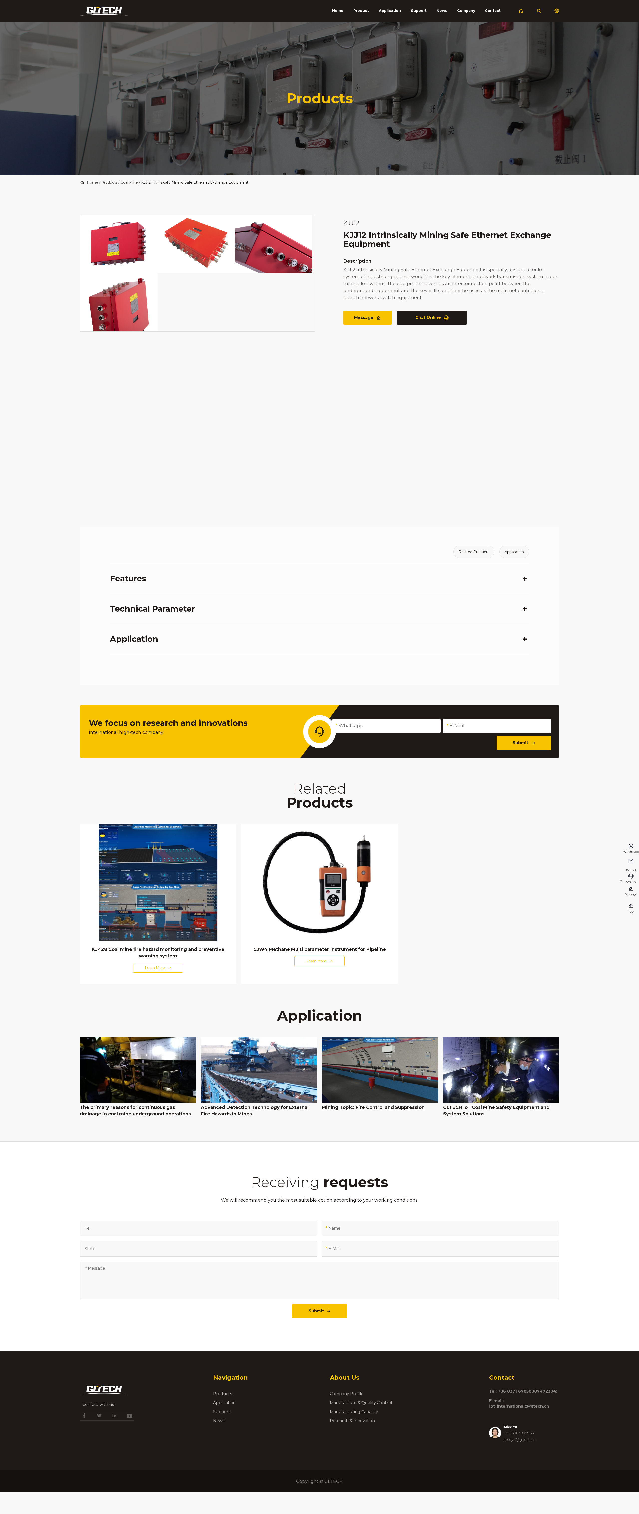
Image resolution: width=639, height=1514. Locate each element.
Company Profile (347, 1393)
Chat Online (432, 317)
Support (419, 10)
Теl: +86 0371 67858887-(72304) (523, 1391)
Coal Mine (129, 182)
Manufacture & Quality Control (361, 1402)
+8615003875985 (519, 1433)
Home (337, 10)
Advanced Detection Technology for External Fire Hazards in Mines (255, 1111)
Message (367, 317)
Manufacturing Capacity (354, 1411)
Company (466, 10)
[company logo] (104, 12)
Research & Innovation (352, 1420)
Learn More (158, 967)
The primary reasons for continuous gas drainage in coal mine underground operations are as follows (135, 1111)
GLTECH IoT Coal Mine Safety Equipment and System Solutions (496, 1111)
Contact (493, 10)
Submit (524, 742)
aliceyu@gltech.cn (520, 1439)
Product (361, 10)
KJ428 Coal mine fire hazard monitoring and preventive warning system (158, 953)
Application (390, 10)
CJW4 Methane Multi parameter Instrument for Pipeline (319, 949)
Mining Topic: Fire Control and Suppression (373, 1107)
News (442, 10)
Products (109, 182)
